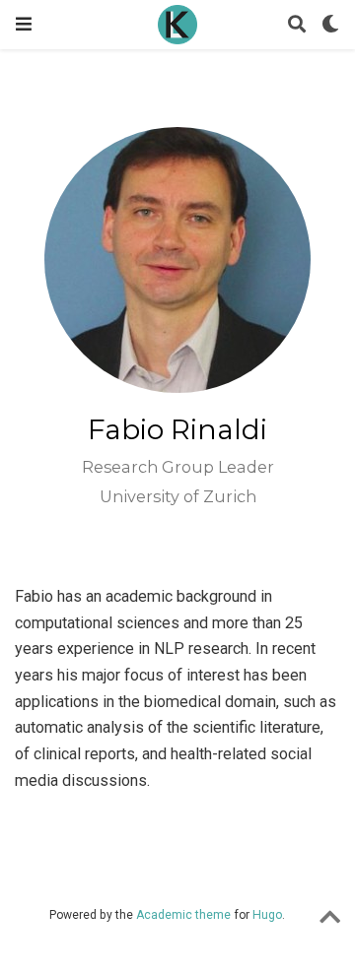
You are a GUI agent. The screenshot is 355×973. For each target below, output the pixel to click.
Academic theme (183, 915)
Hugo (267, 915)
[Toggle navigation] (24, 24)
